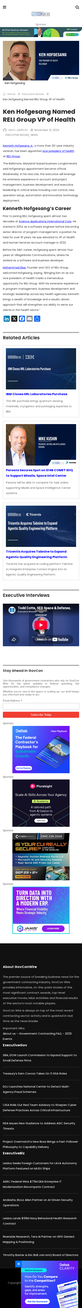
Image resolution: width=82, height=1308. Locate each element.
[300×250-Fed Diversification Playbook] (41, 749)
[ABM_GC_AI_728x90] (41, 32)
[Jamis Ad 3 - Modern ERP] (41, 910)
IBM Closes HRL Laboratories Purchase (36, 394)
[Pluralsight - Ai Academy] (41, 803)
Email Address (12, 700)
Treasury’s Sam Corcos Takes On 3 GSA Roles (35, 1073)
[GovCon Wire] (40, 14)
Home (11, 94)
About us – (11, 1034)
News (34, 135)
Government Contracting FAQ (40, 1034)
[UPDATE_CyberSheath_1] (41, 856)
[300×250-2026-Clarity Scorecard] (48, 1284)
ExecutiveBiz (14, 1153)
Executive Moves (33, 94)
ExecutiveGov (15, 1045)
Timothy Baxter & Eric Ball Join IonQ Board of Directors (40, 1255)
